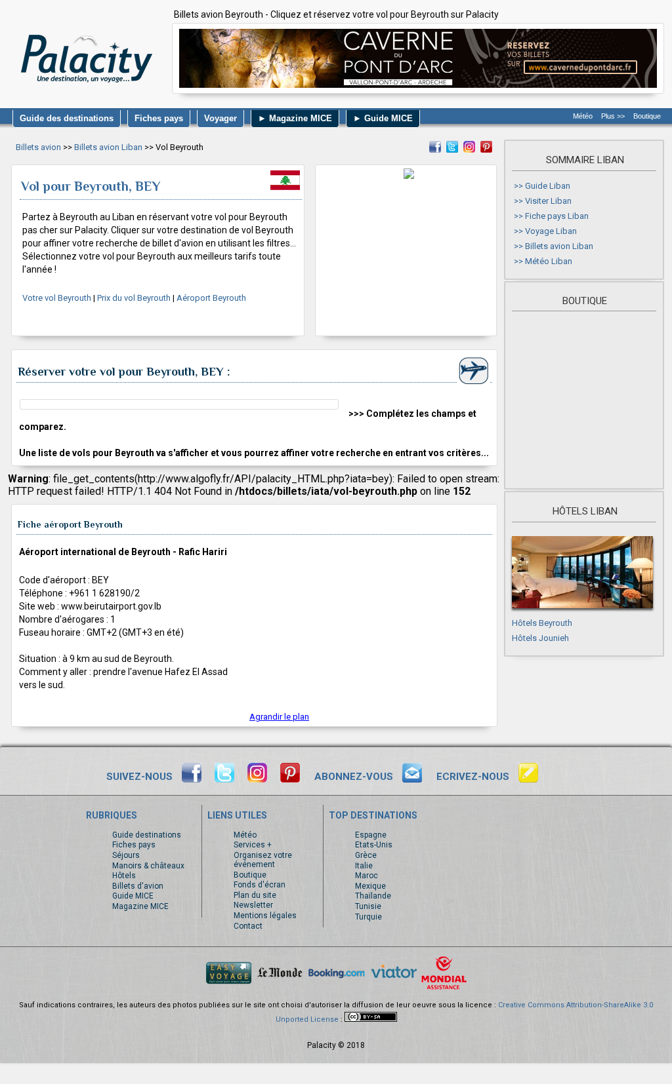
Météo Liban (548, 261)
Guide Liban (547, 186)
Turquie (368, 916)
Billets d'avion (137, 886)
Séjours (126, 855)
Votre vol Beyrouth (56, 298)
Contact (248, 926)
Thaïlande (373, 895)
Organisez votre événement (263, 860)
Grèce (366, 855)
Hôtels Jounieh (540, 638)
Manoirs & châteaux (148, 865)
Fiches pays (134, 844)
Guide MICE (133, 895)
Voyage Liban (551, 231)
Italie (364, 865)
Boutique (647, 116)
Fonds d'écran (259, 884)
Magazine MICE (140, 906)
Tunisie (368, 906)
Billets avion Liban (108, 147)
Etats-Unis (373, 844)
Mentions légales (265, 915)
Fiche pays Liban (557, 216)
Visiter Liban (548, 201)
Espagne (371, 835)
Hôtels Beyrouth (542, 623)
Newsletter (253, 905)
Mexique (370, 886)
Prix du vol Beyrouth (134, 298)
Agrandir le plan (279, 717)
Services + (253, 844)
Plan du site (255, 895)
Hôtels (124, 875)
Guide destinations (146, 835)
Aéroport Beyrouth (211, 298)
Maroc (366, 875)
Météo (583, 116)
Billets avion (38, 147)
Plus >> (613, 116)
